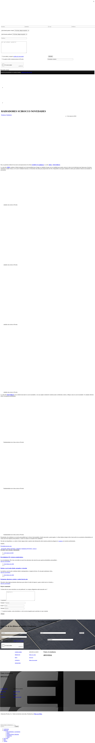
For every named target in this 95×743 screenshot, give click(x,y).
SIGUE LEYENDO (5, 561)
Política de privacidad (33, 660)
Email (2, 605)
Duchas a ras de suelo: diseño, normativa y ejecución (14, 568)
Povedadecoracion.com (6, 546)
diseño (8, 548)
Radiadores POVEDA (27, 548)
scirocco (35, 548)
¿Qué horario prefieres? (6, 34)
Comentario (3, 600)
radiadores (18, 548)
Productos (3, 115)
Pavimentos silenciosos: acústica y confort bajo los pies (14, 579)
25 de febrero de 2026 (9, 564)
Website (2, 608)
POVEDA (13, 548)
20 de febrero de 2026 (9, 575)
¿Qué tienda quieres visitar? (7, 30)
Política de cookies (32, 654)
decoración (3, 548)
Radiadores (9, 115)
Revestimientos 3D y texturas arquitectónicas (12, 557)
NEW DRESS (56, 164)
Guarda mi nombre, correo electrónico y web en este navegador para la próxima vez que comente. (25, 611)
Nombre (3, 602)
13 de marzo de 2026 (8, 553)
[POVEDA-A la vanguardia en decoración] (12, 85)
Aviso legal (31, 657)
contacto (61, 541)
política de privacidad (19, 56)
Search (16, 726)
